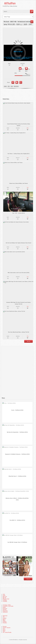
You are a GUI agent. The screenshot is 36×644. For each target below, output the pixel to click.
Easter (4, 607)
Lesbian (4, 618)
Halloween (5, 612)
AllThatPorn (9, 3)
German (4, 609)
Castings (5, 600)
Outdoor (4, 621)
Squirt (4, 630)
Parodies (5, 622)
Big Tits (4, 597)
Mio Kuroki (16, 86)
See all (28, 341)
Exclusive (5, 608)
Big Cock (5, 596)
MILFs (4, 619)
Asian (5, 86)
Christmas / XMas (7, 605)
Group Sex (5, 610)
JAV (8, 86)
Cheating (5, 601)
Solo (12, 86)
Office (4, 620)
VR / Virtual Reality (7, 632)
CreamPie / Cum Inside (8, 606)
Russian (5, 626)
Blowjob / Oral (6, 599)
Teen (4, 631)
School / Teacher (6, 627)
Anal (4, 594)
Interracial (5, 615)
